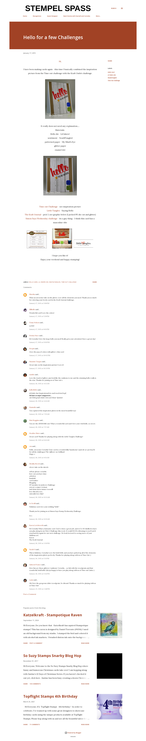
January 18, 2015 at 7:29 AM (39, 414)
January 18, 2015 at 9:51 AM (39, 458)
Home (25, 16)
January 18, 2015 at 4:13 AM (39, 384)
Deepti (31, 349)
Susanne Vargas (35, 362)
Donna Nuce (34, 336)
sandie (31, 375)
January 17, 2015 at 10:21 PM (39, 368)
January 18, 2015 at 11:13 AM (39, 497)
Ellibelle (32, 309)
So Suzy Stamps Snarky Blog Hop (52, 655)
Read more (85, 643)
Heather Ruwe (34, 433)
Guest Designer (52, 16)
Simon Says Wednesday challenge (41, 218)
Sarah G (32, 549)
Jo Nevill (32, 503)
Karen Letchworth (36, 525)
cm (30, 446)
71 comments (35, 724)
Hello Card (111, 72)
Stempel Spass (57, 8)
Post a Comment (29, 594)
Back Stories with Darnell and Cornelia (76, 16)
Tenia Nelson (34, 323)
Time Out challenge (114, 80)
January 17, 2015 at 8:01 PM (39, 329)
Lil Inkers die (112, 75)
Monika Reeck (34, 464)
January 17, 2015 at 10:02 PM (39, 355)
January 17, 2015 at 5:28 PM (39, 316)
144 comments (35, 684)
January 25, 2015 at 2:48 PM (39, 589)
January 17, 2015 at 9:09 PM (39, 342)
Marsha (32, 294)
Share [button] (110, 61)
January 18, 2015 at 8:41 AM (39, 440)
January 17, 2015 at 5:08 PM (39, 303)
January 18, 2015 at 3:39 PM (39, 543)
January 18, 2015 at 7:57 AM (39, 427)
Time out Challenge (48, 206)
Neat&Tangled (112, 78)
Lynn (31, 580)
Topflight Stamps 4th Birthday (50, 696)
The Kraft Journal (33, 214)
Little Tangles (53, 210)
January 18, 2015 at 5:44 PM (39, 574)
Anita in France (35, 565)
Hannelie (32, 407)
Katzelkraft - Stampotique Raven (52, 615)
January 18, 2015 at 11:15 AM (39, 519)
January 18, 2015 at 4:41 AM (39, 401)
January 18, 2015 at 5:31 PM (39, 558)
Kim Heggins (34, 420)
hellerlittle (33, 390)
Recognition (37, 16)
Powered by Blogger (74, 733)
